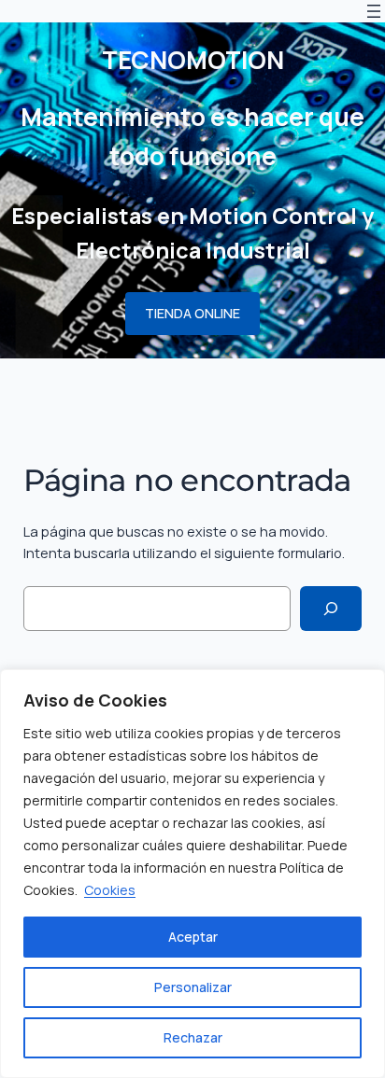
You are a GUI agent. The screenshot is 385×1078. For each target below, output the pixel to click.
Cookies (109, 890)
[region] (192, 873)
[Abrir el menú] (374, 11)
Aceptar (193, 936)
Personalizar (193, 987)
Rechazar (193, 1037)
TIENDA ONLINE (192, 313)
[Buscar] (331, 608)
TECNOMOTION (193, 60)
